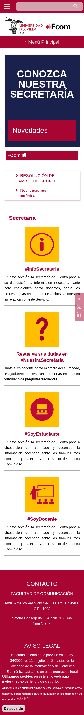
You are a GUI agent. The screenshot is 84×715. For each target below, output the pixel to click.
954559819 (52, 618)
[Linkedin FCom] (79, 314)
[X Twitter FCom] (79, 306)
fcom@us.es (42, 624)
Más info (23, 699)
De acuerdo (13, 708)
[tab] (42, 178)
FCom (14, 155)
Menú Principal (43, 42)
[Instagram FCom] (79, 299)
